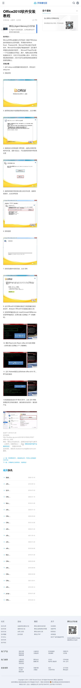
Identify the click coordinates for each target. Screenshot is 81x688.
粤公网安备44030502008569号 (61, 682)
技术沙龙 (3, 631)
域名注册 (21, 651)
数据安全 (21, 668)
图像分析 (36, 661)
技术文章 (3, 626)
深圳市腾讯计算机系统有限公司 (20, 682)
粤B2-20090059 (45, 682)
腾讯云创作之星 (38, 631)
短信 (49, 668)
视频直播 (21, 655)
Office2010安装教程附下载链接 (8, 497)
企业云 (50, 659)
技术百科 (3, 640)
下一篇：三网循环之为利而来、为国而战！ (15, 462)
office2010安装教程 (8, 535)
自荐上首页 (21, 631)
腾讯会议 (36, 659)
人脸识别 (21, 659)
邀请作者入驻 (21, 629)
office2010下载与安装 (8, 568)
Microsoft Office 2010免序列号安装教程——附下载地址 (8, 503)
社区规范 (53, 626)
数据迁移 (21, 671)
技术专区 (3, 642)
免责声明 (53, 629)
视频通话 (21, 661)
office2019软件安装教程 (8, 510)
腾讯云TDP (37, 634)
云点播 (21, 669)
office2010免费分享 (8, 548)
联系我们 (53, 631)
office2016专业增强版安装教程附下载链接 (8, 542)
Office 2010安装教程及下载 (8, 516)
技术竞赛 (20, 634)
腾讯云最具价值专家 (40, 626)
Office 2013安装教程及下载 (8, 574)
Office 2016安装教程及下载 (8, 561)
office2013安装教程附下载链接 (8, 529)
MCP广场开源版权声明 (57, 637)
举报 (36, 20)
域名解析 (50, 653)
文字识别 (65, 668)
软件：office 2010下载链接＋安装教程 (8, 490)
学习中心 (3, 637)
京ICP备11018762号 (56, 684)
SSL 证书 (65, 661)
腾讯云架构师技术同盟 (40, 629)
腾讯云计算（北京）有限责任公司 (28, 684)
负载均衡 (36, 668)
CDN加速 (65, 659)
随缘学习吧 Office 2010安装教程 (8, 477)
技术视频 (3, 634)
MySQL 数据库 (52, 661)
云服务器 (36, 651)
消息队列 (65, 651)
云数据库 (36, 653)
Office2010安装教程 (8, 580)
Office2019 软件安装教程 (8, 522)
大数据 (35, 669)
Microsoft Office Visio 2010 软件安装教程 (8, 555)
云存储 (65, 653)
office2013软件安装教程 (8, 484)
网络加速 (21, 653)
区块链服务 (51, 651)
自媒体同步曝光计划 (23, 626)
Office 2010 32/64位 (8, 600)
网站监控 (65, 669)
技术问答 (3, 629)
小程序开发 (51, 669)
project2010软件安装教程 (8, 593)
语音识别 (21, 663)
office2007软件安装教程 (8, 587)
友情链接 (53, 634)
